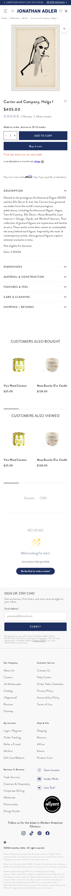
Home (4, 18)
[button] (5, 11)
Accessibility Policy (48, 697)
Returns (41, 737)
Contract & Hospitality (17, 784)
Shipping (42, 731)
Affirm (41, 744)
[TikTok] (31, 833)
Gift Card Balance (14, 758)
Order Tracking (12, 737)
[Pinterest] (39, 833)
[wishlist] (60, 11)
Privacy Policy (39, 640)
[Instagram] (23, 833)
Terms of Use (44, 704)
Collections (14, 18)
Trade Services (12, 777)
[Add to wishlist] (65, 101)
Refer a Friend (12, 744)
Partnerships (11, 804)
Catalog (8, 691)
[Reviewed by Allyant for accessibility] (52, 804)
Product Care (45, 758)
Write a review (44, 116)
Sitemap (8, 711)
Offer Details (56, 2)
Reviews (8, 704)
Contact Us (43, 670)
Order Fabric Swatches (50, 684)
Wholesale (9, 797)
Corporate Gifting (14, 791)
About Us (9, 670)
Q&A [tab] (43, 497)
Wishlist (8, 751)
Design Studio (12, 811)
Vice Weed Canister (15, 386)
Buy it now (35, 146)
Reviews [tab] (29, 498)
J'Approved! (10, 697)
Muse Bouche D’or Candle (52, 386)
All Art (25, 18)
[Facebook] (47, 833)
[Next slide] (66, 2)
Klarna (40, 751)
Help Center (44, 677)
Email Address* (11, 609)
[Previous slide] (4, 2)
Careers (8, 677)
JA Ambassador (12, 684)
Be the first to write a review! (35, 571)
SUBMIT (35, 626)
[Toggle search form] (12, 11)
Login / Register (13, 731)
